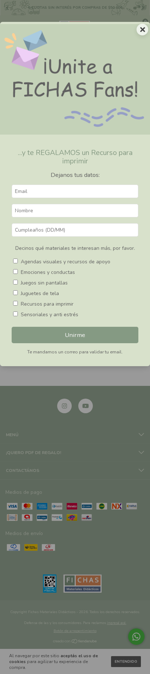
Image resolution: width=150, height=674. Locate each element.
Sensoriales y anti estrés (49, 314)
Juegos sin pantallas (44, 282)
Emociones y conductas (48, 272)
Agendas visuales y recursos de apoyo (65, 261)
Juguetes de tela (40, 293)
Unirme (75, 335)
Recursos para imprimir (47, 304)
